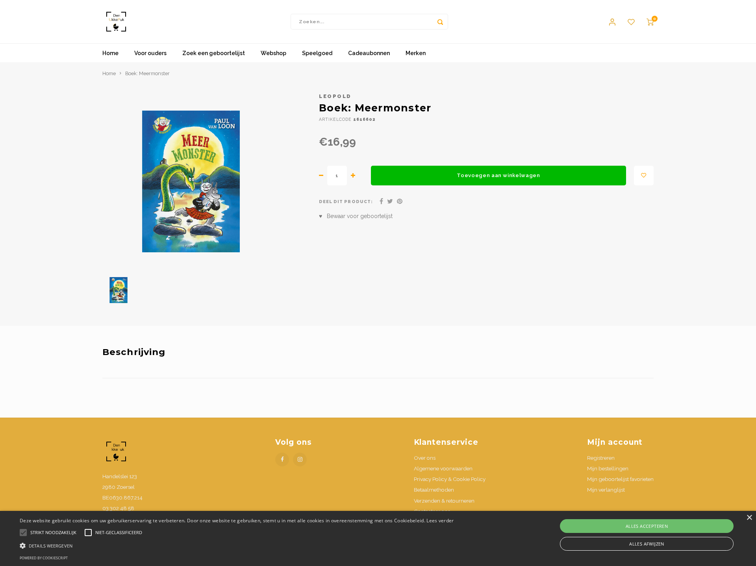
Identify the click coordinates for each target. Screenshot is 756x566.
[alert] (378, 538)
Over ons (424, 458)
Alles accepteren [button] (647, 526)
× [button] (749, 518)
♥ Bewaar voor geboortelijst (356, 216)
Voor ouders (150, 53)
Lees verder (440, 520)
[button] (237, 545)
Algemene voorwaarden (443, 468)
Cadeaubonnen (369, 53)
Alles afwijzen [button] (646, 544)
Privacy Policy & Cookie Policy (449, 479)
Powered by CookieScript (44, 557)
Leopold (335, 96)
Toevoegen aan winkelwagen (498, 175)
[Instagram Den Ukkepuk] (300, 459)
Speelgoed (317, 53)
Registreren (601, 458)
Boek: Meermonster (147, 73)
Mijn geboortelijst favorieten (620, 479)
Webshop (273, 53)
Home (110, 53)
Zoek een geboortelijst (213, 53)
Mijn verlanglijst (606, 489)
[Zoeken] (440, 22)
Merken (416, 53)
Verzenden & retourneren (444, 501)
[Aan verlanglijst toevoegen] (644, 175)
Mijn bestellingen (607, 468)
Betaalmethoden (434, 489)
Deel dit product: (346, 201)
